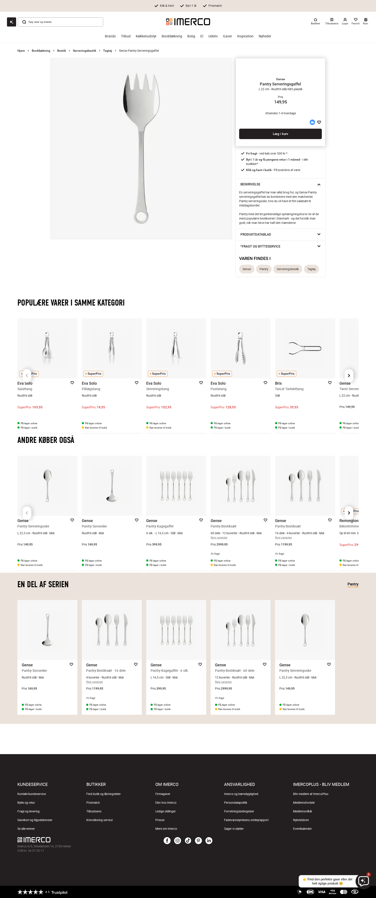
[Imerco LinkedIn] (208, 841)
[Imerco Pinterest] (198, 841)
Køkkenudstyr (146, 36)
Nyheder (265, 36)
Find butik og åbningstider (103, 794)
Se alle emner (26, 829)
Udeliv (213, 36)
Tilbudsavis (93, 811)
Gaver (227, 36)
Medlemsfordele (304, 803)
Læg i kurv (280, 134)
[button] (280, 79)
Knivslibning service (99, 820)
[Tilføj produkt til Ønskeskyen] (312, 122)
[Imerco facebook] (167, 841)
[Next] (349, 375)
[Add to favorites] (319, 122)
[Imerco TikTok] (188, 841)
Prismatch (93, 803)
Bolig (191, 36)
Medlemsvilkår (302, 811)
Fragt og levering (28, 811)
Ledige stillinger (165, 811)
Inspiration (245, 36)
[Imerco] (188, 21)
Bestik (61, 50)
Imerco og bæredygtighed (241, 794)
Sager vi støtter (234, 829)
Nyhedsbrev (301, 820)
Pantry (264, 269)
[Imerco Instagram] (177, 841)
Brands (110, 36)
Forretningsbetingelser (239, 811)
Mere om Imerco (166, 829)
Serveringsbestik (84, 50)
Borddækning (172, 36)
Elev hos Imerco (165, 803)
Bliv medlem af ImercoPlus (310, 794)
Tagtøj (107, 50)
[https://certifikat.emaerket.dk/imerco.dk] (355, 892)
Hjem (21, 50)
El (201, 36)
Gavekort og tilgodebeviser (34, 820)
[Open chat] (11, 22)
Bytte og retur (26, 803)
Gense (247, 269)
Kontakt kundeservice (31, 794)
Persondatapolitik (235, 803)
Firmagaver (162, 794)
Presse (159, 820)
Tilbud (126, 36)
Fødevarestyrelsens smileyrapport (246, 820)
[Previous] (27, 375)
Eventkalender (302, 829)
